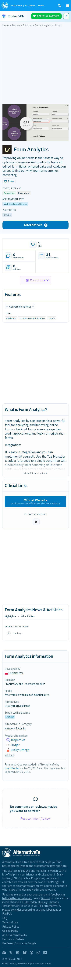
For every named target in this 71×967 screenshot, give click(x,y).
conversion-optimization (32, 318)
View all (9, 755)
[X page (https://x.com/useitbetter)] (36, 522)
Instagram (8, 906)
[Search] (59, 5)
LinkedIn (24, 906)
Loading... (18, 633)
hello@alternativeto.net (17, 898)
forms (52, 318)
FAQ (4, 918)
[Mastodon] (18, 953)
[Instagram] (38, 953)
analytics (11, 318)
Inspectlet (18, 740)
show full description (35, 473)
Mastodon (30, 902)
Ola (28, 870)
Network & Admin (15, 728)
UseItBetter (16, 673)
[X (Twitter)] (11, 953)
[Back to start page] (5, 5)
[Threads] (31, 953)
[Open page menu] (67, 5)
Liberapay (52, 909)
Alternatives (33, 225)
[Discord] (4, 953)
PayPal (6, 913)
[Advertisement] (35, 66)
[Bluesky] (25, 953)
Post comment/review (35, 818)
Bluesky (42, 902)
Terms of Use (10, 922)
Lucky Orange (20, 750)
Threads (53, 902)
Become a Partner (13, 939)
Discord (45, 898)
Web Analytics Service (15, 203)
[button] (9, 181)
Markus (40, 870)
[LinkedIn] (45, 953)
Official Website (35, 501)
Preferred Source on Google (19, 943)
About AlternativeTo (14, 935)
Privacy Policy (10, 926)
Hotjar (15, 745)
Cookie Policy (10, 930)
